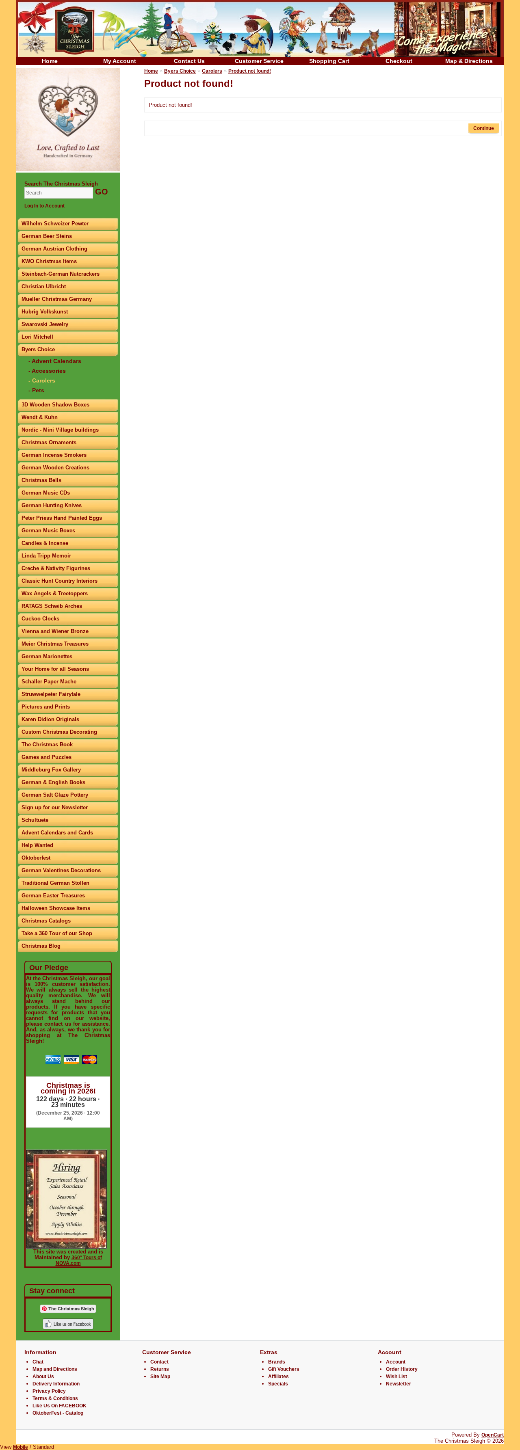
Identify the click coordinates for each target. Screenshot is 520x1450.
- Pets (36, 390)
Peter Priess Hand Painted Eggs (62, 518)
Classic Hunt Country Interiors (60, 581)
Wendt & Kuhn (40, 417)
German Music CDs (46, 493)
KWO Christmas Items (49, 261)
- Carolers (41, 380)
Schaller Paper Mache (49, 682)
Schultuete (35, 820)
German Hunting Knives (52, 505)
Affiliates (278, 1376)
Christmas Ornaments (49, 442)
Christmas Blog (41, 946)
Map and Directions (54, 1369)
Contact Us (189, 61)
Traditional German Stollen (55, 883)
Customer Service (259, 61)
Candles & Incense (45, 543)
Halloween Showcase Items (56, 908)
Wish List (396, 1376)
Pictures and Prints (46, 707)
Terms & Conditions (55, 1398)
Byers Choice (38, 349)
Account (395, 1362)
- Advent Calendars (54, 361)
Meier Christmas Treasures (55, 644)
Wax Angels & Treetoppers (55, 593)
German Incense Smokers (54, 455)
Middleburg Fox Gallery (51, 770)
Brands (276, 1362)
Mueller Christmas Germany (57, 299)
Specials (278, 1384)
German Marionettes (47, 656)
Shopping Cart (329, 61)
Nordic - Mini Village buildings (60, 430)
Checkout (399, 61)
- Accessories (47, 370)
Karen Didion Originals (50, 719)
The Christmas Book (47, 744)
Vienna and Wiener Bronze (55, 631)
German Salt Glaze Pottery (55, 795)
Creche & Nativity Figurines (56, 568)
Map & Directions (469, 61)
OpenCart (492, 1435)
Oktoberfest (36, 858)
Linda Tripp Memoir (46, 556)
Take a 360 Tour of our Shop (57, 933)
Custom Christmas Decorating (59, 732)
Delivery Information (56, 1384)
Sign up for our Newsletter (55, 807)
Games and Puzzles (47, 757)
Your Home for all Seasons (55, 669)
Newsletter (398, 1384)
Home (50, 61)
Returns (159, 1369)
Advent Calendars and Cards (57, 833)
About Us (43, 1376)
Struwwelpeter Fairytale (51, 694)
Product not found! (249, 71)
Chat (37, 1362)
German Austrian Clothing (54, 249)
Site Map (160, 1376)
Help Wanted (37, 845)
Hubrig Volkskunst (45, 312)
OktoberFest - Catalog (57, 1413)
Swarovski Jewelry (45, 324)
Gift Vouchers (283, 1369)
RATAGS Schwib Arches (52, 606)
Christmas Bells (41, 480)
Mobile (20, 1447)
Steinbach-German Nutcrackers (61, 274)
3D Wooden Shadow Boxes (55, 405)
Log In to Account (44, 206)
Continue (483, 128)
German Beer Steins (47, 236)
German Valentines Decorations (61, 870)
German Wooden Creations (55, 468)
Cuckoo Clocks (40, 619)
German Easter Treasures (53, 895)
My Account (119, 61)
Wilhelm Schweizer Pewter (55, 223)
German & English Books (53, 782)
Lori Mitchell (37, 337)
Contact (159, 1362)
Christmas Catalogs (46, 921)
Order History (402, 1369)
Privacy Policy (49, 1391)
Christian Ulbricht (44, 286)
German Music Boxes (48, 530)
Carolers (212, 71)
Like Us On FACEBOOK (59, 1406)
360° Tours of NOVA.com (79, 1260)
